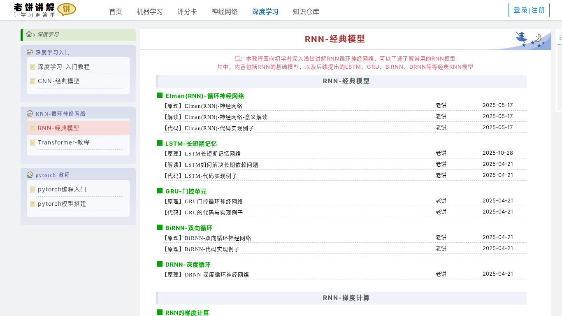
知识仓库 (306, 11)
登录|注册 (530, 10)
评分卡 (187, 11)
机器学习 (150, 11)
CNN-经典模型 (59, 80)
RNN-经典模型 (58, 127)
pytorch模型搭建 (62, 203)
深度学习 (265, 11)
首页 (115, 11)
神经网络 (224, 11)
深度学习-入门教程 (64, 66)
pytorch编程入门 (62, 189)
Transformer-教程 (64, 142)
